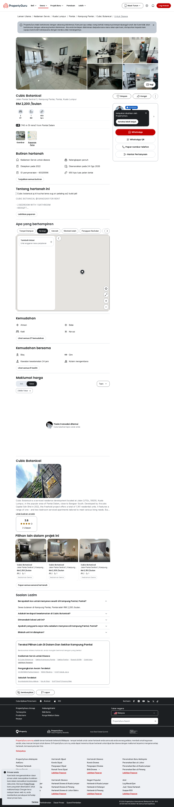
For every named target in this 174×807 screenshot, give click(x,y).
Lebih (81, 5)
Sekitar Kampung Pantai (45, 660)
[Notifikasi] (153, 5)
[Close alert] (153, 25)
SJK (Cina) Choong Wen (62, 681)
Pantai (72, 16)
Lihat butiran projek (25, 514)
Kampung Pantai (86, 16)
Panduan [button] (71, 5)
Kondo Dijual (56, 763)
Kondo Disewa (93, 763)
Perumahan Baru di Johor (133, 763)
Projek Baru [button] (55, 5)
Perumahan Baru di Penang (134, 769)
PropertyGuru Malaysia (26, 759)
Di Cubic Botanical (25, 660)
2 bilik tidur (88, 660)
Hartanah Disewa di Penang (62, 787)
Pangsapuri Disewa (95, 766)
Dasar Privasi (59, 803)
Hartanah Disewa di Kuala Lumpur (65, 784)
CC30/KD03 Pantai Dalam (28, 672)
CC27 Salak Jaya (62, 672)
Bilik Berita (46, 712)
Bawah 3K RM (76, 660)
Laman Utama (24, 16)
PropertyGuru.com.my (25, 741)
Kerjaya (19, 719)
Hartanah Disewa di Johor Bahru (64, 790)
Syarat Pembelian (74, 803)
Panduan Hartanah (23, 766)
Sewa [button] (42, 5)
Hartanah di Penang (95, 790)
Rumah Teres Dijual (59, 769)
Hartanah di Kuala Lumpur (98, 784)
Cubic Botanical (103, 16)
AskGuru (19, 763)
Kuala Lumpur (59, 16)
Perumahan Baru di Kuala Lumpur (136, 766)
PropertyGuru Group (25, 708)
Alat (124, 780)
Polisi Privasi (29, 784)
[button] (146, 113)
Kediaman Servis (42, 16)
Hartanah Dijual (58, 759)
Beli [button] (32, 5)
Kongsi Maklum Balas (50, 715)
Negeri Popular (94, 780)
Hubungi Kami (48, 708)
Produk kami (21, 715)
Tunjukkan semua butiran (30, 179)
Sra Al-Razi (45, 681)
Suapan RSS (128, 790)
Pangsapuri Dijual (58, 766)
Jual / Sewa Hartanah (131, 787)
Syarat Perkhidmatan (42, 803)
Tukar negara (117, 708)
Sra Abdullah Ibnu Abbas (28, 681)
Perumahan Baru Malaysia (135, 759)
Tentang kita (21, 712)
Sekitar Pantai (63, 660)
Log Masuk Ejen (129, 784)
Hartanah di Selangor (96, 787)
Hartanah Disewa (95, 759)
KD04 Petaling (46, 672)
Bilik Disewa (92, 769)
